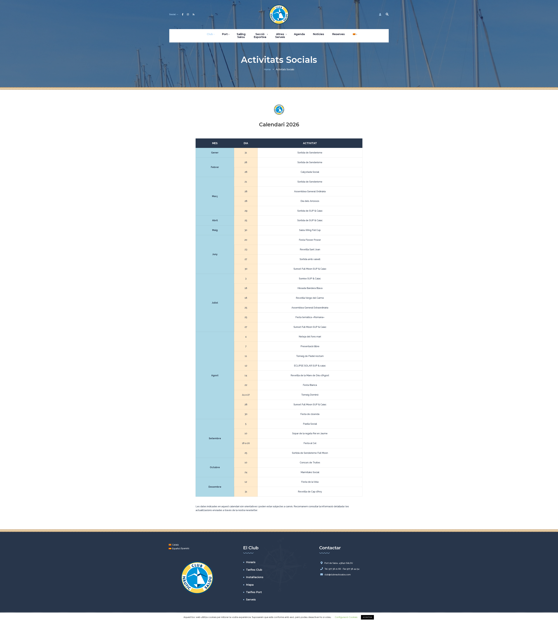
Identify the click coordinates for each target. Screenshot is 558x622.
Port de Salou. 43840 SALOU (338, 563)
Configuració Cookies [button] (346, 617)
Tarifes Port (254, 592)
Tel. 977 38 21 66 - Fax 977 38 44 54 (341, 569)
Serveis (251, 599)
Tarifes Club (254, 569)
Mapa (250, 584)
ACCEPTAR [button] (367, 617)
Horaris (250, 562)
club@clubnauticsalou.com (337, 574)
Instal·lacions (254, 577)
